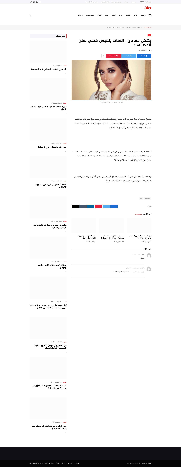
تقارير (135, 15)
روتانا (141, 198)
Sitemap (126, 2)
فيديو (113, 15)
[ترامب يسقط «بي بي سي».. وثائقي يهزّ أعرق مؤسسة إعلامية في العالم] (48, 288)
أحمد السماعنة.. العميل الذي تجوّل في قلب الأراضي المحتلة (49, 387)
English (80, 15)
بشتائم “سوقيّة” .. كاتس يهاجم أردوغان (52, 266)
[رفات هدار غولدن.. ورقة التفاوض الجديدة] (84, 225)
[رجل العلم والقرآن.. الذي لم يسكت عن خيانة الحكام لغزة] (48, 408)
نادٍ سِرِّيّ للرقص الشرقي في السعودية (49, 69)
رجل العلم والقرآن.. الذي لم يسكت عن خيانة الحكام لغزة (49, 427)
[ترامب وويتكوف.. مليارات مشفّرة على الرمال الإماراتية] (111, 225)
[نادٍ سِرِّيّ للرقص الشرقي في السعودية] (48, 52)
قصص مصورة (90, 15)
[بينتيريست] (158, 130)
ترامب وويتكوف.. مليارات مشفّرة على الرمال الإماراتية (112, 237)
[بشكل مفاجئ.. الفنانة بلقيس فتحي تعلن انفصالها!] (111, 80)
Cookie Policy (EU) (105, 2)
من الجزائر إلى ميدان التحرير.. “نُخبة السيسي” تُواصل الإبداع (51, 346)
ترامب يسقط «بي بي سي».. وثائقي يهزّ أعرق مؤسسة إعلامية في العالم (48, 306)
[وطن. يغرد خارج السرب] (147, 8)
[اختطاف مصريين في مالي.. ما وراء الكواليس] (48, 167)
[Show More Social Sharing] (103, 56)
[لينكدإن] (158, 125)
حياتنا (121, 15)
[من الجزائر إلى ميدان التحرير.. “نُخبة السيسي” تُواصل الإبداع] (48, 328)
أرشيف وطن (139, 27)
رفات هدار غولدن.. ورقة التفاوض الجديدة (86, 237)
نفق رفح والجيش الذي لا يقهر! (52, 147)
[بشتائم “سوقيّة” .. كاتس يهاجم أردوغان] (48, 247)
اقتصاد (100, 15)
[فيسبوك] (158, 114)
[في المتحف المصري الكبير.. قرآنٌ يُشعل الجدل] (139, 225)
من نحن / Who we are (117, 2)
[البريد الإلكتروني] (158, 135)
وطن (149, 50)
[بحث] (31, 15)
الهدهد (128, 15)
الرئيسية (143, 15)
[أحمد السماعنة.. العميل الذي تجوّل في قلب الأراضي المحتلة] (48, 368)
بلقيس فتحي (147, 198)
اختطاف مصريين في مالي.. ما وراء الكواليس (51, 186)
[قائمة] (150, 15)
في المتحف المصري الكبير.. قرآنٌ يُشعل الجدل (140, 237)
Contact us (133, 2)
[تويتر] (158, 119)
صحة (107, 15)
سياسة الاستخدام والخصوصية (91, 2)
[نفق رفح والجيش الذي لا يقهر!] (48, 129)
